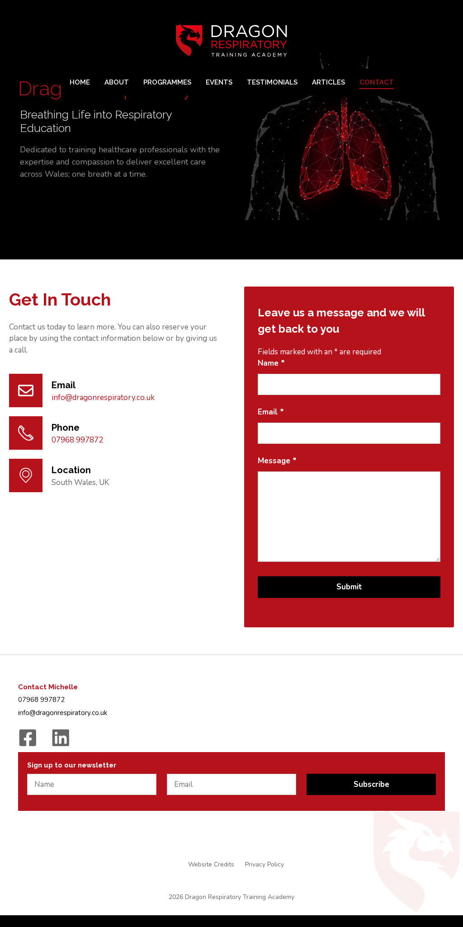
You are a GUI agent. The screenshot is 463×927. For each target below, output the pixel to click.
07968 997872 (77, 440)
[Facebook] (28, 738)
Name (271, 363)
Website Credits (211, 864)
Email (271, 412)
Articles (328, 82)
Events (219, 82)
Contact (376, 82)
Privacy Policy (264, 864)
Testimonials (272, 82)
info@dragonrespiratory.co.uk (103, 397)
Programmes (167, 82)
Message (277, 461)
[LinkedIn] (61, 738)
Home (80, 82)
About (116, 82)
